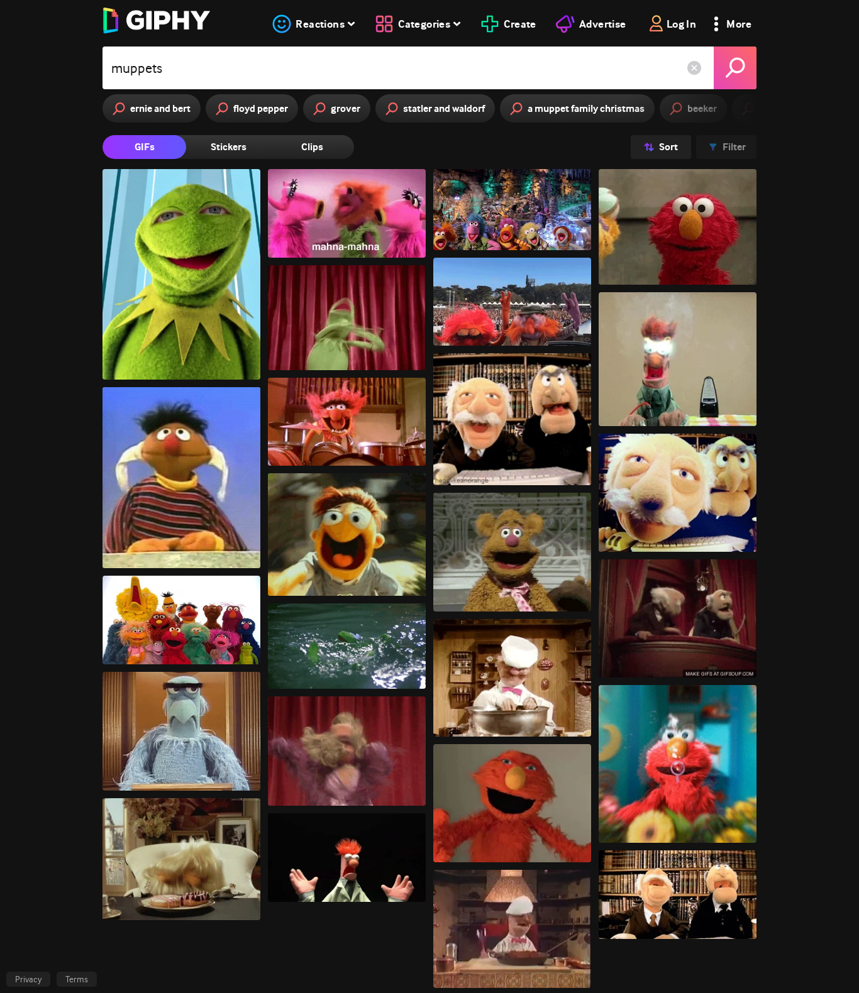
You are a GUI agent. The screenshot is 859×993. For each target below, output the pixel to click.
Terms (76, 979)
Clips (312, 147)
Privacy (28, 979)
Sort (668, 147)
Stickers (229, 147)
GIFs (145, 147)
